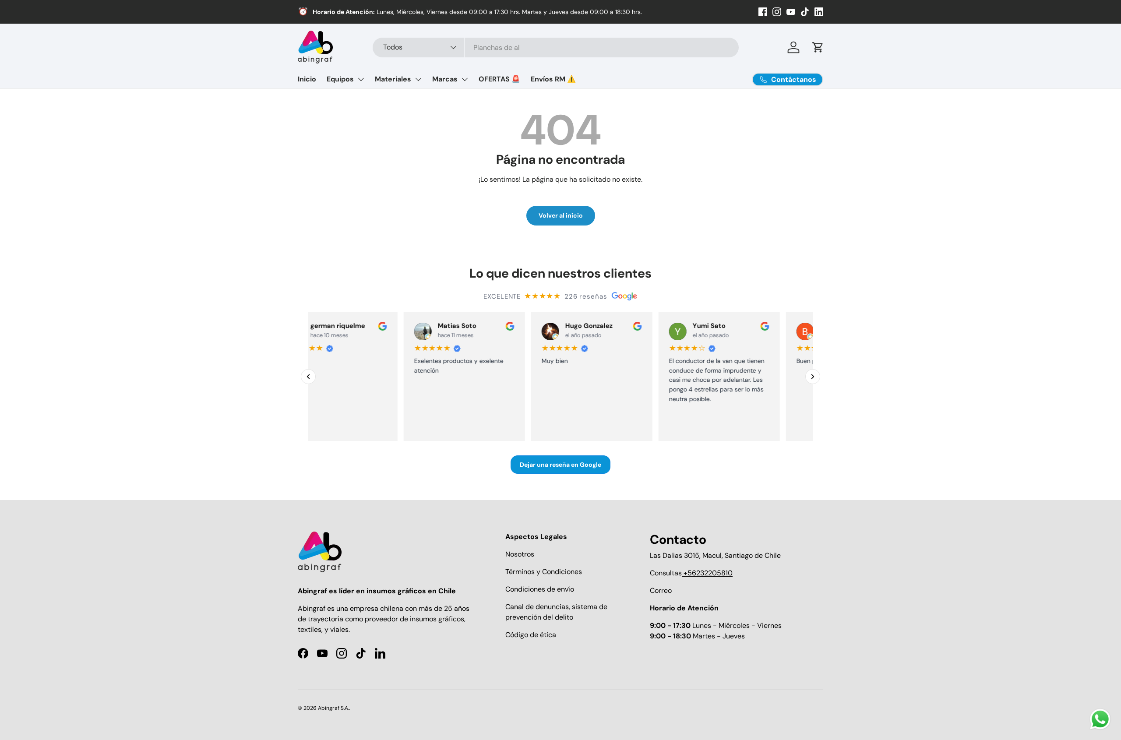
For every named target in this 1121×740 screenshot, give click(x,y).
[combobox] (556, 47)
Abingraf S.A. (333, 708)
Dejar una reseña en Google (560, 465)
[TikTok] (804, 11)
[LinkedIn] (818, 11)
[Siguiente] (812, 376)
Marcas (445, 79)
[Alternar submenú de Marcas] (464, 79)
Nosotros (519, 554)
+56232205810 (707, 573)
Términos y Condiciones (543, 571)
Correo (661, 590)
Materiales (393, 79)
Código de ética (530, 634)
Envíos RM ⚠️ (553, 79)
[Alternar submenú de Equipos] (361, 79)
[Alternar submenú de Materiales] (418, 79)
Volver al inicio (561, 215)
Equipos (340, 79)
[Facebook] (762, 11)
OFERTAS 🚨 (499, 79)
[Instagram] (776, 11)
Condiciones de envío (539, 589)
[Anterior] (308, 376)
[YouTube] (790, 11)
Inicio (307, 79)
